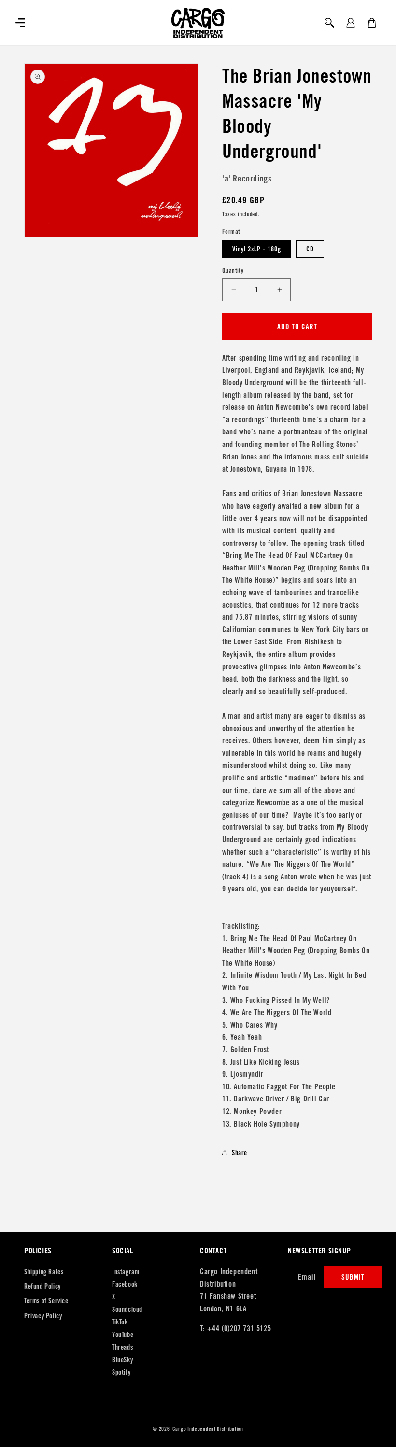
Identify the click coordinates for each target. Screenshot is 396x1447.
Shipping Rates (43, 1271)
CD (310, 249)
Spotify (121, 1372)
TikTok (120, 1322)
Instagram (125, 1271)
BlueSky (122, 1359)
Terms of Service (46, 1300)
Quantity (232, 270)
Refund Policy (42, 1286)
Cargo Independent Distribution (207, 1428)
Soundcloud (127, 1309)
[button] (20, 22)
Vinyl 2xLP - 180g (256, 249)
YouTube (122, 1334)
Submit (353, 1276)
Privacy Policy (43, 1315)
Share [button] (239, 1152)
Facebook (125, 1284)
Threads (122, 1347)
